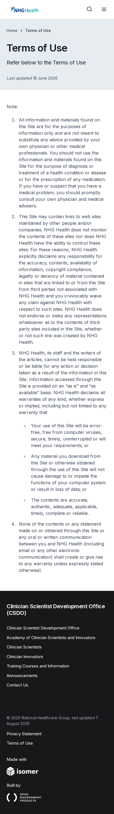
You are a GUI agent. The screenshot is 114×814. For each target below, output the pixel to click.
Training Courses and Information (38, 666)
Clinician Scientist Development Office (43, 628)
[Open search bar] (89, 9)
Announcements (22, 675)
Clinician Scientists (24, 647)
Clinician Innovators (25, 656)
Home (12, 30)
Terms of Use (20, 743)
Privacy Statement (24, 733)
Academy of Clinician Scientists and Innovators (51, 637)
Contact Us (17, 685)
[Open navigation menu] (104, 9)
